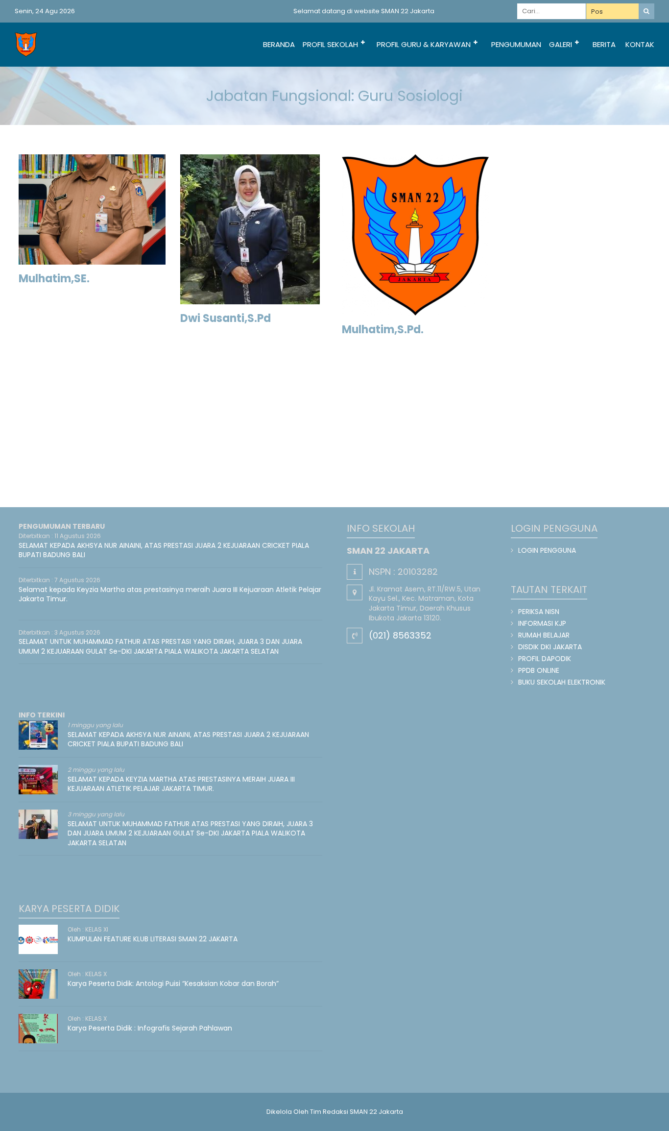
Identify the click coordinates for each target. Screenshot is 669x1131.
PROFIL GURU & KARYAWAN (424, 44)
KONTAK (639, 44)
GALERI (560, 44)
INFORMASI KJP (542, 623)
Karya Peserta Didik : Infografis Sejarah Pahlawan (150, 1028)
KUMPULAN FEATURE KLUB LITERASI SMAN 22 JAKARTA (153, 939)
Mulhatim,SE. (54, 278)
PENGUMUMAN (516, 44)
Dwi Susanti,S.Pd (225, 318)
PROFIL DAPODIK (544, 659)
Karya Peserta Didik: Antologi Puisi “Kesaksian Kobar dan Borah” (173, 983)
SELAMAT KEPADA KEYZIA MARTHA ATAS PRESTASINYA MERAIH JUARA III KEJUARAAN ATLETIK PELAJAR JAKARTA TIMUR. (181, 784)
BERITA (604, 44)
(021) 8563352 (400, 635)
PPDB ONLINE (538, 670)
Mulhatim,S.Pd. (383, 329)
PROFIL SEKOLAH (330, 44)
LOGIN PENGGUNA (547, 550)
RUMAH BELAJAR (544, 635)
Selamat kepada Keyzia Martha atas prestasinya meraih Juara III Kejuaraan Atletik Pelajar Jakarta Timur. (170, 594)
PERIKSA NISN (538, 611)
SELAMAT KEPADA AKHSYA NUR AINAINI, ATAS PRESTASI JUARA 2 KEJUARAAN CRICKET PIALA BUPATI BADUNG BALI (164, 550)
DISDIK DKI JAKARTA (550, 647)
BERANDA (279, 44)
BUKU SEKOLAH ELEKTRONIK (561, 682)
